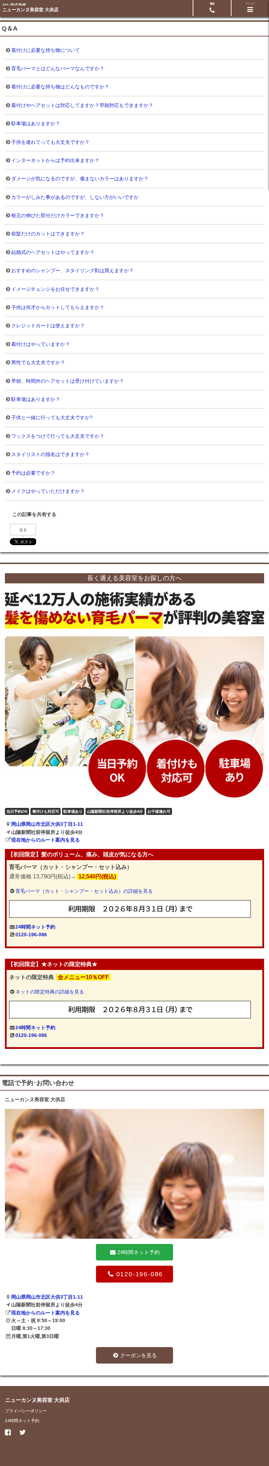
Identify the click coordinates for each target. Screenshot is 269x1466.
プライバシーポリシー (26, 1410)
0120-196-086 (31, 934)
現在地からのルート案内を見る (45, 840)
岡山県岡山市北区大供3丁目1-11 (47, 824)
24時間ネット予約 (35, 927)
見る (23, 530)
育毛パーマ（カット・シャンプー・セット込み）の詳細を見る (84, 891)
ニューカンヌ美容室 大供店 (30, 9)
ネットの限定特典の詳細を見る (49, 992)
